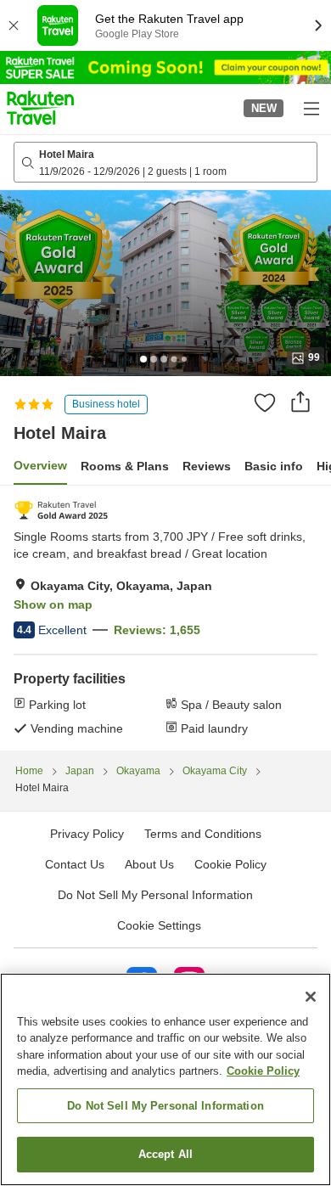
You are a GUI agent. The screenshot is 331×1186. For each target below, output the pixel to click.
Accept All (165, 1154)
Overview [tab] (40, 465)
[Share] (300, 402)
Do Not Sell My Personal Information (165, 1105)
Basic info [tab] (273, 466)
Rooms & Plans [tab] (125, 466)
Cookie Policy (263, 1071)
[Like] (265, 402)
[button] (40, 108)
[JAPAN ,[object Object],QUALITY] (61, 510)
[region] (165, 1079)
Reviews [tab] (206, 466)
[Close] (310, 996)
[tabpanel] (165, 618)
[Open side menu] (310, 107)
